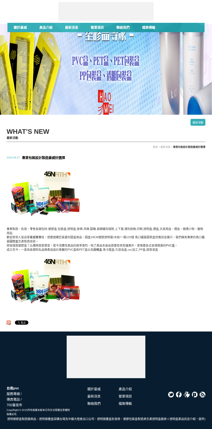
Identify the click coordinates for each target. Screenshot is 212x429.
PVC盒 (170, 245)
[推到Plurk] (9, 323)
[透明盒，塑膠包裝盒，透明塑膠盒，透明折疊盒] (106, 357)
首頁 (155, 147)
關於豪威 (20, 27)
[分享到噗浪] (195, 394)
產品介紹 (46, 27)
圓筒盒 (14, 241)
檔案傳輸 (148, 27)
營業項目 (97, 27)
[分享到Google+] (187, 394)
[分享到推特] (171, 394)
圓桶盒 (97, 249)
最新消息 (71, 27)
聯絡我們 (123, 27)
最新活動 (198, 122)
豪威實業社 (37, 237)
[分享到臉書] (179, 394)
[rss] (202, 394)
